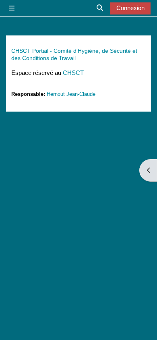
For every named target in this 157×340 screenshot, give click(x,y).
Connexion (130, 8)
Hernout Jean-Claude (71, 94)
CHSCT (73, 73)
